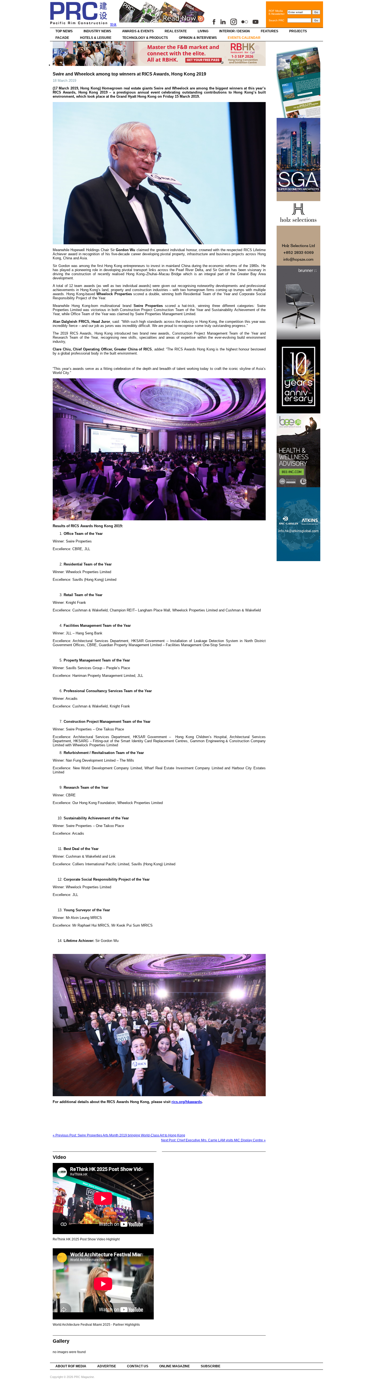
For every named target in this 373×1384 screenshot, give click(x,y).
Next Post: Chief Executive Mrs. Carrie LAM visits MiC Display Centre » (213, 1140)
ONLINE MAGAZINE (174, 1366)
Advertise (106, 1366)
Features (269, 31)
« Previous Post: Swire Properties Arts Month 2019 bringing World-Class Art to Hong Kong (119, 1135)
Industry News (97, 31)
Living (203, 31)
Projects (298, 31)
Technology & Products (145, 38)
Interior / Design (234, 31)
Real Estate (176, 31)
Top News (64, 31)
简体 (113, 25)
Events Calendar (244, 38)
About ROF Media (70, 1366)
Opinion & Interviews (198, 38)
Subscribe (210, 1366)
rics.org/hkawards (186, 1102)
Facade (62, 38)
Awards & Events (138, 31)
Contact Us (137, 1366)
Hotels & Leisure (95, 38)
